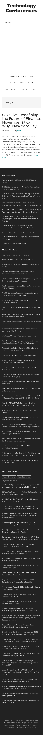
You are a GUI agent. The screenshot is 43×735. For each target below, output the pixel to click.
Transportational (20, 727)
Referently (10, 727)
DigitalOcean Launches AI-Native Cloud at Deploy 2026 (19, 355)
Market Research (9, 725)
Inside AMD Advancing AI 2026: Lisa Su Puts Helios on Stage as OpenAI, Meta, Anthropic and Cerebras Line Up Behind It (20, 219)
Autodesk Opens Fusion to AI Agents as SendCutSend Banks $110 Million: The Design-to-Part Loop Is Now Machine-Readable (19, 516)
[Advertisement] (21, 50)
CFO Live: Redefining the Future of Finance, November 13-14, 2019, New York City (21, 120)
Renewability (31, 727)
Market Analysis (33, 723)
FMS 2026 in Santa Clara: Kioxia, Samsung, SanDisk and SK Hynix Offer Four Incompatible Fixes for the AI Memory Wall (21, 196)
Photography (34, 725)
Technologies (22, 723)
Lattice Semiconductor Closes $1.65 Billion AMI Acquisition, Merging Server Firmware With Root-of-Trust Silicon (20, 672)
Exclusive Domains (22, 725)
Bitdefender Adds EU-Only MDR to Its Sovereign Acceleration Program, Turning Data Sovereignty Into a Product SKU (20, 663)
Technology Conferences (21, 8)
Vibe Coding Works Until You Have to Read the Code (19, 336)
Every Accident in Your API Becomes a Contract (17, 259)
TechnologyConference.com (28, 720)
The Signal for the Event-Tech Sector (14, 243)
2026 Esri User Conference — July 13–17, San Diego (19, 232)
